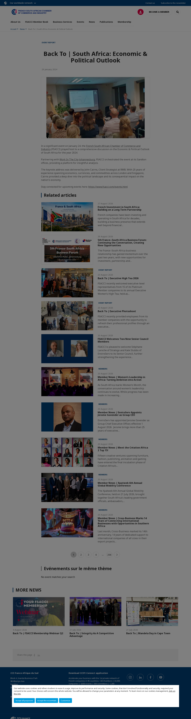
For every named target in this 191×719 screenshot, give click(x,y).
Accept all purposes (24, 700)
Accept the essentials (46, 700)
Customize (65, 700)
